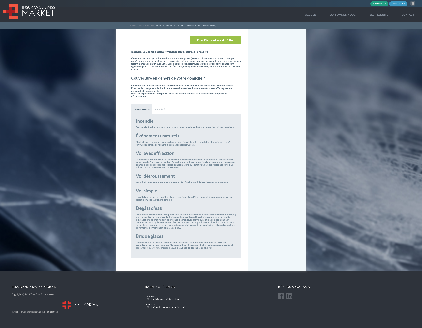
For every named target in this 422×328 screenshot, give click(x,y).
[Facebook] (281, 296)
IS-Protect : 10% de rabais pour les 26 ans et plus (163, 297)
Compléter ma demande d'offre (215, 40)
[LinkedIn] (289, 296)
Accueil (310, 14)
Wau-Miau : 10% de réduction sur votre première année (166, 305)
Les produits (379, 14)
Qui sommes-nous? (343, 14)
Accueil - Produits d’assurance (142, 25)
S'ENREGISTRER (398, 4)
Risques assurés (142, 109)
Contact (408, 14)
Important (160, 109)
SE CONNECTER (379, 4)
